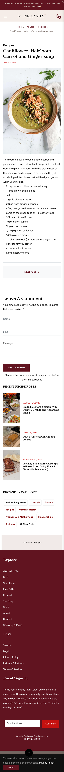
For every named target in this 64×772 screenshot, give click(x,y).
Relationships (45, 517)
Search (7, 645)
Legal (6, 651)
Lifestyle (35, 502)
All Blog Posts (26, 524)
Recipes (42, 27)
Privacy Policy (10, 657)
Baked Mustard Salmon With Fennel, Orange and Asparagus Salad (41, 410)
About (6, 613)
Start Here (9, 583)
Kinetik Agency (32, 739)
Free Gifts (8, 589)
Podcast (7, 595)
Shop (6, 607)
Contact (7, 619)
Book (6, 577)
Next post (30, 272)
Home (19, 27)
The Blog (30, 27)
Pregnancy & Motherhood (19, 517)
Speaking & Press (12, 625)
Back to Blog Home (15, 502)
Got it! (11, 767)
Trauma (49, 502)
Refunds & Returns (13, 663)
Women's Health (27, 509)
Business (10, 524)
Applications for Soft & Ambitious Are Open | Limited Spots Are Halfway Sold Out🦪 (32, 5)
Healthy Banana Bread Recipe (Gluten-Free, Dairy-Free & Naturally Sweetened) (40, 466)
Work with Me (10, 571)
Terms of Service (12, 669)
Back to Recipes (34, 542)
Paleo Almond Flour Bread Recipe (39, 438)
